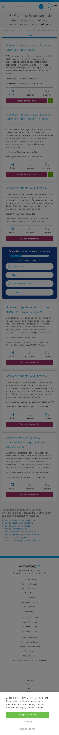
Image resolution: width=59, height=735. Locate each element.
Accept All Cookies (27, 714)
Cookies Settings (27, 729)
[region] (29, 713)
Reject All (27, 722)
